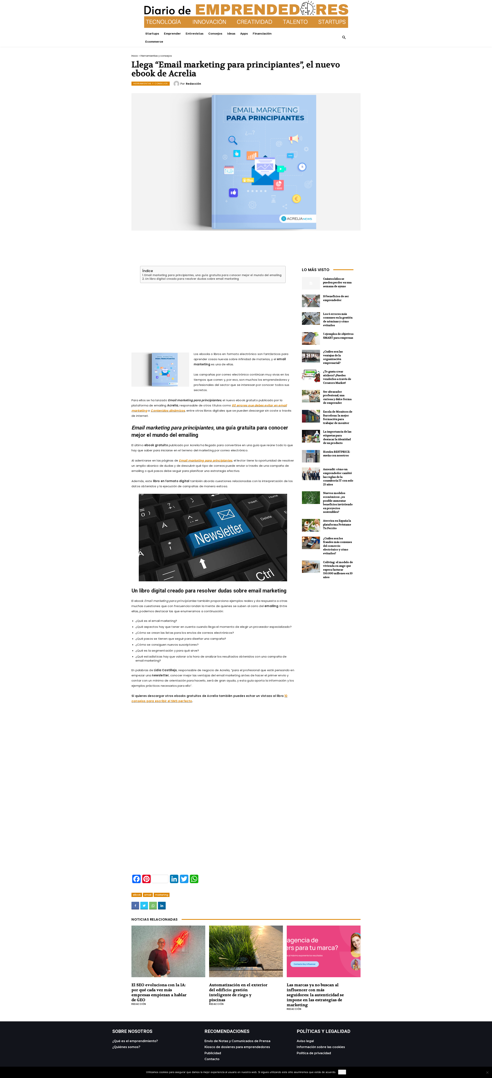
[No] (487, 1072)
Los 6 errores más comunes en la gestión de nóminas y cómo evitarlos (337, 319)
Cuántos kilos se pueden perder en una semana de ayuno (337, 282)
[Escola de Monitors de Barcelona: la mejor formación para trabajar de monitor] (311, 416)
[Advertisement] (213, 313)
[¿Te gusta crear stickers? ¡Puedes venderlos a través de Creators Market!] (311, 376)
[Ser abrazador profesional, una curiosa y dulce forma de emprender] (311, 396)
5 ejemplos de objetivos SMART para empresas (338, 335)
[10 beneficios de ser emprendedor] (311, 301)
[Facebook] (135, 905)
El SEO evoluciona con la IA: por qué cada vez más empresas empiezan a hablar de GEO (159, 992)
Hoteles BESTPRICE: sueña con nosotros (336, 453)
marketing (161, 895)
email (147, 895)
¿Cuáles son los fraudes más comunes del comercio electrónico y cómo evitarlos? (337, 546)
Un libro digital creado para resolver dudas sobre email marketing (192, 279)
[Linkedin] (162, 905)
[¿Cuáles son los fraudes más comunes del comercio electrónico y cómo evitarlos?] (311, 543)
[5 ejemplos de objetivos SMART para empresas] (311, 338)
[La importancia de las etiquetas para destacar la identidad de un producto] (311, 436)
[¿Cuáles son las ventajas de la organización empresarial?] (311, 356)
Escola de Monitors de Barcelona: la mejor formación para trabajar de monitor (337, 417)
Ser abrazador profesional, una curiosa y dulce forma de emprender (337, 397)
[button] (344, 37)
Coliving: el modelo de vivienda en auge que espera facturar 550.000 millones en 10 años (338, 569)
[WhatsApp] (153, 905)
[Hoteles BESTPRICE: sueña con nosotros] (311, 456)
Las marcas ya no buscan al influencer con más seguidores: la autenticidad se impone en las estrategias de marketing (315, 995)
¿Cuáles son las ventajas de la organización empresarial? (333, 357)
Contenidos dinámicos (168, 411)
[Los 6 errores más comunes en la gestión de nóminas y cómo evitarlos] (311, 318)
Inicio (134, 56)
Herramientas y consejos (156, 56)
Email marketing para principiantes (205, 460)
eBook (137, 895)
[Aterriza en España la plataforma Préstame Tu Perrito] (311, 525)
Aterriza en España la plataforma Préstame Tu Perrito (337, 524)
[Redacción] (177, 84)
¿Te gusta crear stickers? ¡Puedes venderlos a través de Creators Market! (337, 377)
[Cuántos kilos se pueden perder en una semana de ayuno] (311, 283)
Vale (342, 1072)
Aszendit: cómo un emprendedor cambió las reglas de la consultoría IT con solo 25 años (338, 476)
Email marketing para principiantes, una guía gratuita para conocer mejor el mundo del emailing (213, 275)
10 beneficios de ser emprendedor (336, 298)
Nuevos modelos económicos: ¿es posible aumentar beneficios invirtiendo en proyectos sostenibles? (338, 502)
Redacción (193, 83)
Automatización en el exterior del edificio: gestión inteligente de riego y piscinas (238, 992)
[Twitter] (144, 905)
